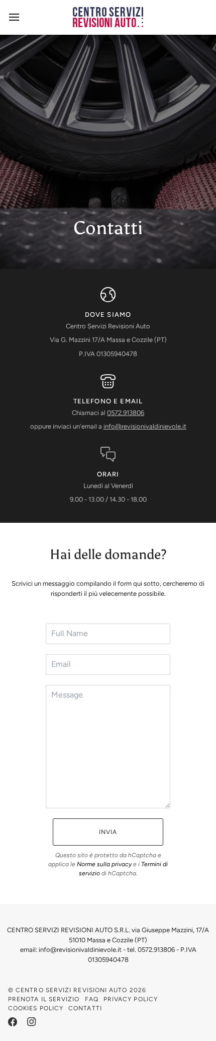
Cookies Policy (35, 1008)
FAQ (91, 999)
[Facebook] (12, 1021)
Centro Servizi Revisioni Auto (71, 990)
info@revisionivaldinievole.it (144, 426)
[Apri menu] (23, 17)
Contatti (85, 1008)
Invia (108, 832)
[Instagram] (31, 1021)
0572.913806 (125, 413)
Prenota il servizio (44, 999)
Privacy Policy (130, 999)
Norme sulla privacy (104, 864)
